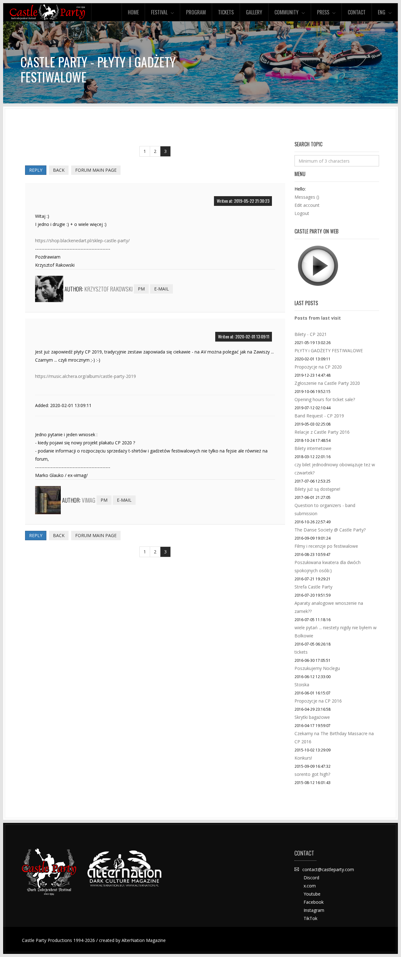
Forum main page (96, 170)
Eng (381, 12)
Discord (311, 878)
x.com (310, 886)
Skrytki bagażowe (312, 717)
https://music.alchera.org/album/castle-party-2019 (85, 376)
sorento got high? (312, 774)
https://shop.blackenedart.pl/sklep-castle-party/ (82, 240)
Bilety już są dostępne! (317, 489)
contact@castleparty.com (328, 869)
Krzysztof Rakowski (108, 289)
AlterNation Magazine (144, 940)
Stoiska (301, 685)
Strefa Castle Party (313, 587)
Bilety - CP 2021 (310, 334)
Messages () (306, 197)
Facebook (314, 902)
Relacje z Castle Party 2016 (322, 432)
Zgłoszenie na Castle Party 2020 (327, 383)
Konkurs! (303, 758)
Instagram (314, 910)
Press (323, 12)
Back (59, 170)
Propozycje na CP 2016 (318, 701)
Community (286, 12)
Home (133, 12)
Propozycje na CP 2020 (318, 367)
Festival (159, 12)
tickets (301, 652)
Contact (357, 12)
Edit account (307, 205)
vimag (88, 500)
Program (196, 12)
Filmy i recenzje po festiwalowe (326, 546)
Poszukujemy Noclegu (317, 668)
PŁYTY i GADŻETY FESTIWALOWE (328, 350)
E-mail (161, 289)
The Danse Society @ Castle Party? (330, 530)
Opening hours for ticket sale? (324, 399)
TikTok (310, 918)
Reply (35, 170)
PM (141, 289)
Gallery (254, 12)
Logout (301, 213)
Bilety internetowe (312, 448)
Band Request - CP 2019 (319, 416)
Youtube (312, 894)
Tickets (226, 12)
